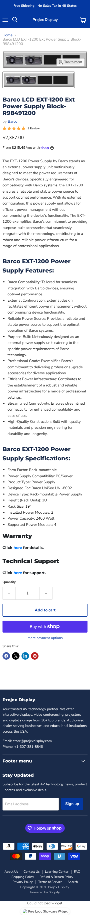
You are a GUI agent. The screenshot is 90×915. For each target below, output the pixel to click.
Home (7, 35)
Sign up (72, 804)
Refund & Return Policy (56, 877)
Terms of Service (50, 882)
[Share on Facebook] (6, 656)
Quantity (9, 582)
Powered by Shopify (45, 892)
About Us (11, 871)
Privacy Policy (22, 882)
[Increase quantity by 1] (46, 593)
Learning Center (56, 871)
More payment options (45, 638)
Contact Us (32, 871)
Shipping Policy (23, 877)
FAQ (77, 871)
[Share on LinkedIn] (25, 656)
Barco (12, 121)
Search (73, 882)
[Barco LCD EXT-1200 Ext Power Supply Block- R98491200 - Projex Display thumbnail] (38, 80)
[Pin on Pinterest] (34, 656)
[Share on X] (16, 656)
